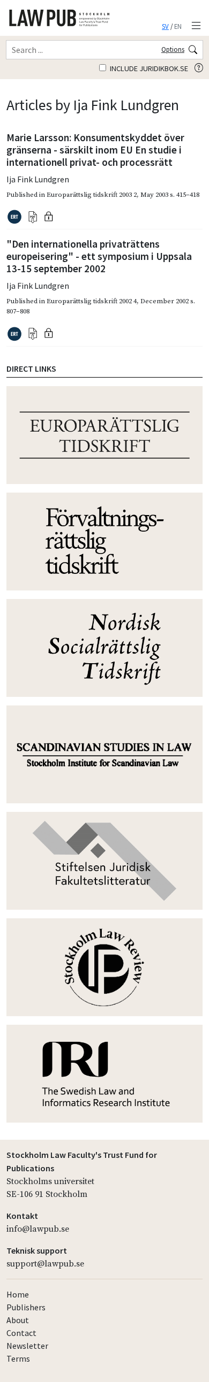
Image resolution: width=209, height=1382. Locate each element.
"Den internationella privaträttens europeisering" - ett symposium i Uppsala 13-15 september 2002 (99, 256)
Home (17, 1294)
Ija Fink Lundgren (37, 179)
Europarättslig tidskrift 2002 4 (92, 301)
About (17, 1320)
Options (172, 49)
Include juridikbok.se (148, 68)
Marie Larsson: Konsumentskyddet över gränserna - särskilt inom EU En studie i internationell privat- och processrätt (95, 149)
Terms (18, 1358)
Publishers (26, 1307)
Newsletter (27, 1345)
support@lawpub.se (45, 1263)
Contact (21, 1332)
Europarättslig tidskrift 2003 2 (92, 194)
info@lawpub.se (37, 1229)
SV (165, 26)
